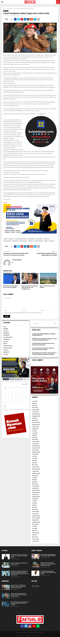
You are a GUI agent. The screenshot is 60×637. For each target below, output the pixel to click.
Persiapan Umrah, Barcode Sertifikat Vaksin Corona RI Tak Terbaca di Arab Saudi (15, 254)
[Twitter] (26, 626)
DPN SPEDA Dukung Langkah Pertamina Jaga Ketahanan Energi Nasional (48, 572)
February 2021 (35, 511)
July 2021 (34, 500)
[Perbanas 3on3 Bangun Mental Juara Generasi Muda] (6, 565)
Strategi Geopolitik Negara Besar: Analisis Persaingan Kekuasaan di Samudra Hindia (19, 595)
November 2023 (36, 448)
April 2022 (34, 481)
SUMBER (5, 202)
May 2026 (34, 403)
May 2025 (34, 418)
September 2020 (36, 522)
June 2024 (34, 433)
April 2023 (34, 462)
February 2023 (35, 467)
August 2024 (35, 428)
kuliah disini (46, 238)
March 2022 (35, 484)
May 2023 (34, 460)
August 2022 (35, 475)
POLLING (5, 350)
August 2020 (35, 524)
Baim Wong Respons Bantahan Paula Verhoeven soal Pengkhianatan (30, 287)
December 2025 (36, 414)
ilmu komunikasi (31, 238)
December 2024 (36, 422)
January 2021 (35, 513)
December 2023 (36, 445)
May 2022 (34, 479)
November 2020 (36, 517)
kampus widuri (39, 238)
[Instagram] (30, 626)
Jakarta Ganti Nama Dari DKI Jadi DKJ (47, 286)
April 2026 (34, 405)
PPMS (33, 635)
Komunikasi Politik (7, 337)
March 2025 (35, 420)
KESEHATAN (6, 333)
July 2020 (34, 526)
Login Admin (38, 635)
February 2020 (35, 532)
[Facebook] (22, 626)
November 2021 (36, 492)
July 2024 (34, 431)
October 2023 (35, 450)
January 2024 (35, 443)
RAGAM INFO (6, 10)
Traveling (5, 354)
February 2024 (35, 441)
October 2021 (35, 494)
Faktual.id (11, 238)
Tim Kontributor (7, 15)
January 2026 (35, 411)
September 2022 (36, 473)
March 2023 (35, 464)
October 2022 (35, 471)
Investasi (5, 330)
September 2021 (36, 496)
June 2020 (34, 528)
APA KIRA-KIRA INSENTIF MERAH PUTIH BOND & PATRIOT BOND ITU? (48, 555)
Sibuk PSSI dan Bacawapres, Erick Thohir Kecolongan (10, 286)
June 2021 (34, 503)
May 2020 (34, 530)
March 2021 (35, 509)
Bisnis (4, 326)
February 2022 (35, 486)
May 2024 (34, 435)
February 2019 (35, 539)
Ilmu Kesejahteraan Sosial (20, 238)
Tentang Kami (21, 635)
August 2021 (35, 498)
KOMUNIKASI (6, 335)
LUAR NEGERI (6, 339)
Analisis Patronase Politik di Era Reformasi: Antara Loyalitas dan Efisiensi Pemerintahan (18, 586)
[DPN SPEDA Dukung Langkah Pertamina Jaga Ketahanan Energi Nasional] (35, 573)
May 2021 (34, 505)
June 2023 (34, 458)
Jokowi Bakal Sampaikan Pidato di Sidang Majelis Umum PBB (47, 254)
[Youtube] (34, 626)
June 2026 (34, 401)
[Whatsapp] (38, 626)
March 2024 (35, 439)
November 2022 (36, 469)
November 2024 (36, 424)
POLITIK (5, 343)
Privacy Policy (28, 635)
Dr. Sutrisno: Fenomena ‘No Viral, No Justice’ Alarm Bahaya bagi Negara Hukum (19, 556)
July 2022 (34, 477)
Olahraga (5, 341)
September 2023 (36, 452)
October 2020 (35, 520)
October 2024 (35, 426)
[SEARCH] (55, 323)
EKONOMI (5, 328)
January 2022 (35, 488)
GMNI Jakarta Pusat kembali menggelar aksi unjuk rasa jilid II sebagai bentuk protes (48, 564)
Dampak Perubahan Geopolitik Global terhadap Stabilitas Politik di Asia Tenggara (19, 603)
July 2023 (34, 456)
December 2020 (36, 515)
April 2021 (34, 507)
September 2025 (36, 416)
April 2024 (34, 437)
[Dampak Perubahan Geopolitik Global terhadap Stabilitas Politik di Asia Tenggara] (6, 604)
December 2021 (36, 490)
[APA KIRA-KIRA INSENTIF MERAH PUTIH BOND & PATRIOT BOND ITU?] (35, 556)
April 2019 (34, 534)
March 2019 (35, 537)
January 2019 (35, 541)
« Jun (4, 406)
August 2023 (35, 454)
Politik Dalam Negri (8, 345)
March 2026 (35, 407)
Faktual (5, 238)
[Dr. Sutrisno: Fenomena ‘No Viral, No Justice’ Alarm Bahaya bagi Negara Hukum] (6, 556)
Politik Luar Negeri (7, 347)
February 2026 (35, 409)
